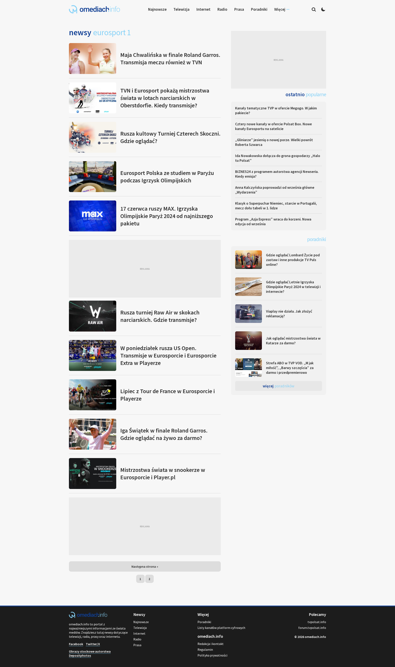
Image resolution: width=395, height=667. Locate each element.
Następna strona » (144, 566)
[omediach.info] (88, 617)
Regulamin (205, 649)
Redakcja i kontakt (211, 644)
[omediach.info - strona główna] (94, 9)
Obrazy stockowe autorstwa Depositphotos (90, 653)
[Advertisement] (145, 269)
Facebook (76, 644)
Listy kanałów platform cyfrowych (221, 628)
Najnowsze (157, 9)
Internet (203, 9)
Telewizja (181, 9)
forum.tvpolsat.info (312, 628)
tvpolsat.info (317, 622)
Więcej (278, 385)
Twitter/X (93, 644)
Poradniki (259, 9)
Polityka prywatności (212, 655)
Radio (222, 9)
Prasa (239, 9)
